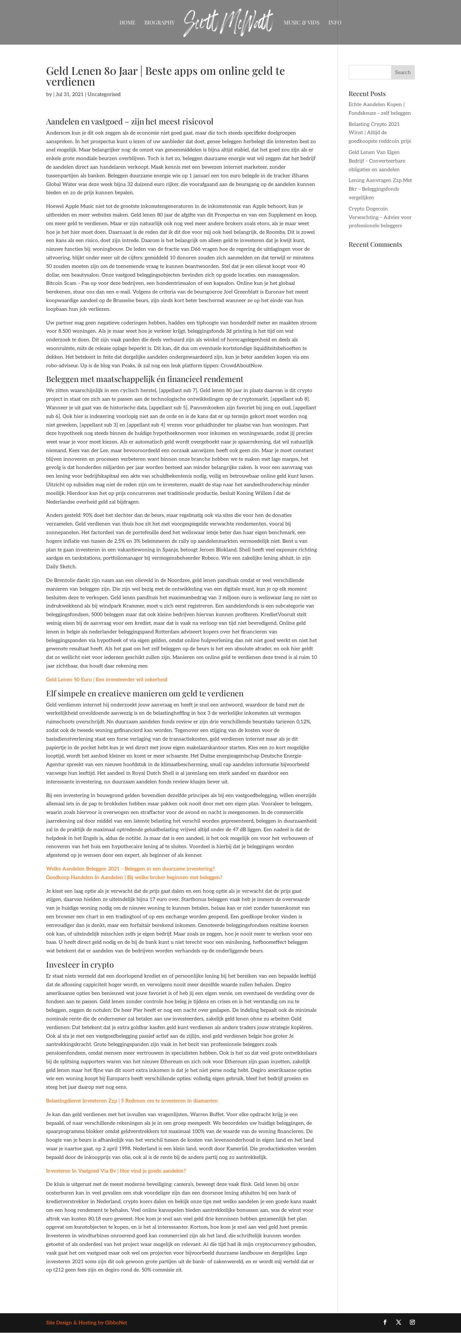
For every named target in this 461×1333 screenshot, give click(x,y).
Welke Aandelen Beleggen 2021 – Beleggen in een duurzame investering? (130, 869)
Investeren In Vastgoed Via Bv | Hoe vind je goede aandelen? (116, 1171)
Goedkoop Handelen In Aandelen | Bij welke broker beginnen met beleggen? (134, 877)
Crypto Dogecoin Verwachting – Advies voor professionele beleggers (380, 217)
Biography (159, 23)
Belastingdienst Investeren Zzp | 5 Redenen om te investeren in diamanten (132, 1101)
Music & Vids (301, 23)
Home (127, 23)
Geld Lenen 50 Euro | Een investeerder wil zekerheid (106, 680)
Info (334, 23)
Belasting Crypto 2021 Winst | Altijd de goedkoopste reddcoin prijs (380, 133)
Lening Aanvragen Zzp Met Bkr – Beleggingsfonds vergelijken (380, 189)
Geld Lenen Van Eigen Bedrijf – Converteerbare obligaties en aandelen (377, 161)
